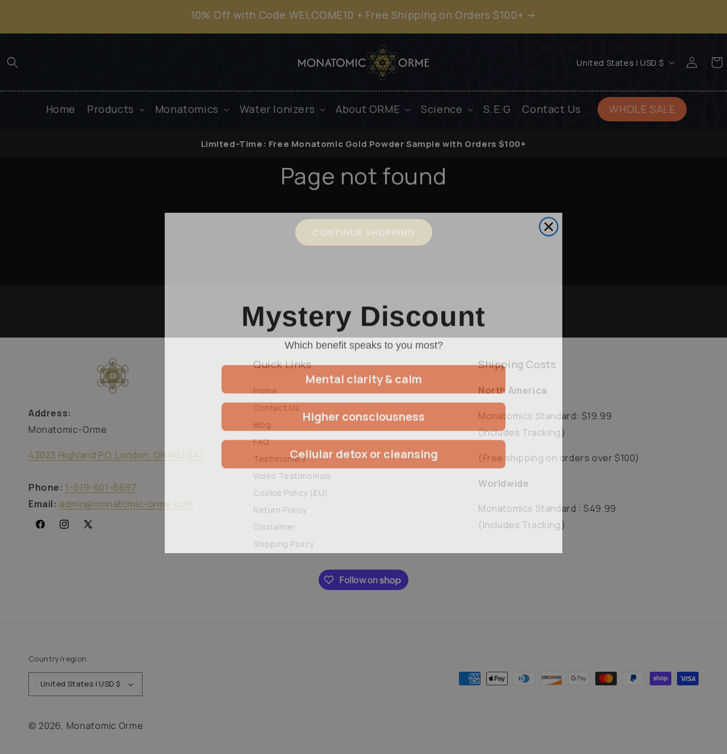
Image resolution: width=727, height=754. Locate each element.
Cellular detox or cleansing (364, 448)
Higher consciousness (364, 410)
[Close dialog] (549, 221)
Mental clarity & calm (364, 373)
